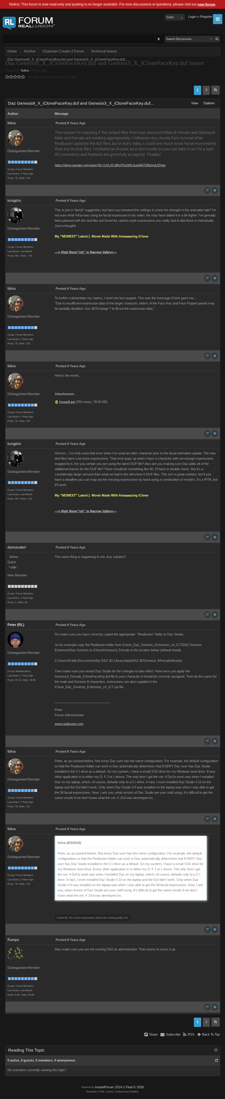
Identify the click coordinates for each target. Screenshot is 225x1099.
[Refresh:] (216, 1060)
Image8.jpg (67, 402)
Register (206, 16)
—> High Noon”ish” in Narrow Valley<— (86, 252)
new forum (206, 4)
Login (192, 16)
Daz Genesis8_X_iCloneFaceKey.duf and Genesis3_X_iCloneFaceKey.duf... (67, 59)
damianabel (16, 547)
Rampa (13, 940)
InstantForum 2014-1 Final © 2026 (119, 1087)
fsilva (25, 70)
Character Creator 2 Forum (63, 51)
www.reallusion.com (69, 724)
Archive (30, 51)
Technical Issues (104, 51)
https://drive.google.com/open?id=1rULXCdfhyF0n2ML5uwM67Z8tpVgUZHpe (110, 165)
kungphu (14, 200)
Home (12, 51)
